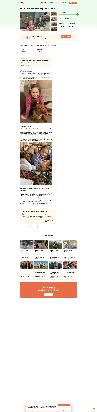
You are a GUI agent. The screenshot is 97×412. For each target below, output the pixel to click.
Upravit (63, 410)
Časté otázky (46, 45)
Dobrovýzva (39, 45)
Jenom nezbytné (64, 407)
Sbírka (21, 45)
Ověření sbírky (53, 45)
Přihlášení (64, 2)
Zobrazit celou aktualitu (25, 65)
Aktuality (26, 45)
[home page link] (22, 2)
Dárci (33, 45)
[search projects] (67, 3)
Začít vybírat (73, 2)
